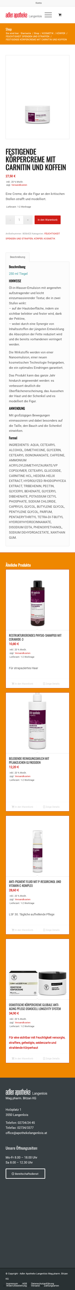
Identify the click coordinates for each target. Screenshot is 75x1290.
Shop (9, 29)
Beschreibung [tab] (17, 257)
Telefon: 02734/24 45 (20, 1123)
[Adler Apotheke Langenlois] (31, 14)
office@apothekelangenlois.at (26, 1133)
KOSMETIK (49, 238)
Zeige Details (52, 683)
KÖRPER (38, 238)
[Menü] (46, 14)
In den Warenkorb (48, 219)
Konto (39, 3)
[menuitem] (39, 3)
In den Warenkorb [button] (23, 683)
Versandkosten (19, 185)
